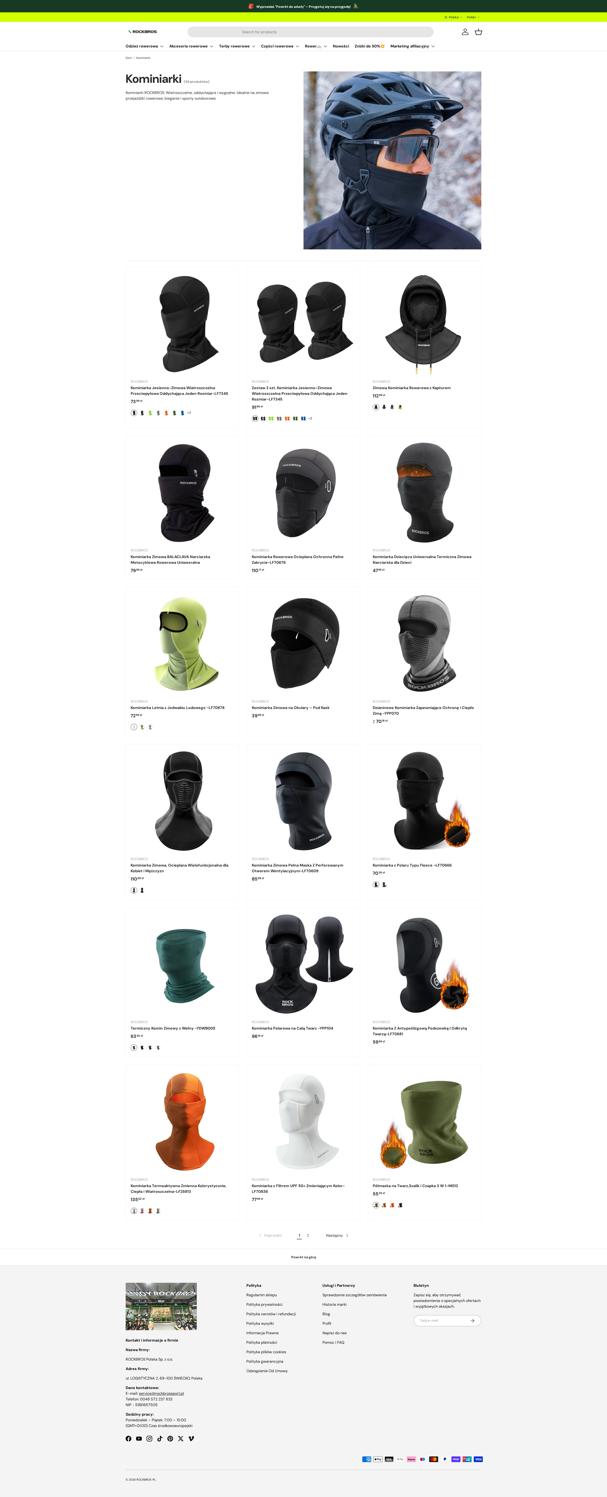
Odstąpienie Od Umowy (267, 1370)
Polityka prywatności (264, 1304)
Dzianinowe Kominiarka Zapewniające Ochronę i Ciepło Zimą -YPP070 (423, 710)
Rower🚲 (313, 46)
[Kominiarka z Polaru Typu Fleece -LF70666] (424, 801)
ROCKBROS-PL (146, 1480)
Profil (326, 1323)
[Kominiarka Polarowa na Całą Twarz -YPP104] (303, 964)
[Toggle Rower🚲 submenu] (325, 46)
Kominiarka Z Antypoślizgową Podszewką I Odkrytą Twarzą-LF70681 (420, 1031)
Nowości (341, 46)
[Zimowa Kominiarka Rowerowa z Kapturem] (424, 323)
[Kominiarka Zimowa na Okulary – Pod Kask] (303, 643)
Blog (326, 1313)
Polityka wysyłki (260, 1323)
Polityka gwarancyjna (264, 1361)
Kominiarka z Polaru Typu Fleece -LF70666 (412, 865)
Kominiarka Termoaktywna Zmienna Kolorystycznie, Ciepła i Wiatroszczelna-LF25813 (178, 1188)
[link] (270, 1235)
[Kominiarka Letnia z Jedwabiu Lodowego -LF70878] (182, 643)
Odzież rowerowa (142, 46)
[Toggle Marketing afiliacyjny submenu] (433, 46)
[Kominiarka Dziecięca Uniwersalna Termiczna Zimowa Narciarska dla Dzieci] (424, 492)
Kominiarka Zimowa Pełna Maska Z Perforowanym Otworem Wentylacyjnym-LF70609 (297, 868)
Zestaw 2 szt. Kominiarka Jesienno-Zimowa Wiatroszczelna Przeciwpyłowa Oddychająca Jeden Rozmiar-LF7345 (299, 393)
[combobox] (311, 32)
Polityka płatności (261, 1342)
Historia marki (334, 1304)
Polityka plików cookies (266, 1351)
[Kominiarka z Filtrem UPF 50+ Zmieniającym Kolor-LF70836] (303, 1121)
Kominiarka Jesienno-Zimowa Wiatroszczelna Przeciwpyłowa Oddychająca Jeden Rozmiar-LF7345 (179, 390)
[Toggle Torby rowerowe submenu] (253, 46)
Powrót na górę (303, 1257)
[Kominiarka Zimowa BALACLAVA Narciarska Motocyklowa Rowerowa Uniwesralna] (182, 492)
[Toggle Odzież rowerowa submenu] (162, 46)
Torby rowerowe (234, 46)
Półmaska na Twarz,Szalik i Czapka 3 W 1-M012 (415, 1185)
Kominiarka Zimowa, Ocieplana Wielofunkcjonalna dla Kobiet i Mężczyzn (179, 868)
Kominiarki (143, 58)
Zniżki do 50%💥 (370, 46)
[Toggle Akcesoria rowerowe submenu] (211, 46)
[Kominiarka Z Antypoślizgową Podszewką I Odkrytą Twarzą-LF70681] (424, 964)
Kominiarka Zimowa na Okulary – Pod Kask (291, 707)
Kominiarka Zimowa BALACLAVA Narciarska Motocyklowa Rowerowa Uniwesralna (170, 559)
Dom (129, 58)
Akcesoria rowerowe (188, 46)
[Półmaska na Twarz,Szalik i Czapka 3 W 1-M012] (424, 1121)
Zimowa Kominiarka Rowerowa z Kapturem (412, 387)
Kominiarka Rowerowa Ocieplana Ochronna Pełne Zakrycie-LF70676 (298, 559)
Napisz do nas (334, 1332)
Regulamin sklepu (261, 1294)
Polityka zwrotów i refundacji (271, 1313)
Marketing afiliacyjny (410, 46)
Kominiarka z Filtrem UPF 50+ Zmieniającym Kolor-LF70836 (298, 1188)
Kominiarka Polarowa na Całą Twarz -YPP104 (292, 1028)
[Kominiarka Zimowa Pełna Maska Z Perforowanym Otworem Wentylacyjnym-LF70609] (303, 801)
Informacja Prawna (262, 1332)
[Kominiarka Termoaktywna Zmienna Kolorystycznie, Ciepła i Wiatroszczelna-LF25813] (182, 1121)
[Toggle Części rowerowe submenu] (297, 46)
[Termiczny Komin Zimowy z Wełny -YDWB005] (182, 964)
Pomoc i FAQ (333, 1342)
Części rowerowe (277, 46)
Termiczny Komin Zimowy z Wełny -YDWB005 (173, 1028)
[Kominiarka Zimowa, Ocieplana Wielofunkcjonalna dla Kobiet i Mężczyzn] (182, 801)
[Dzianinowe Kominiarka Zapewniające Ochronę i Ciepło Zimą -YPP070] (424, 643)
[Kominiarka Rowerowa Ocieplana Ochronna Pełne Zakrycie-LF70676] (303, 492)
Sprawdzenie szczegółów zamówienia (354, 1294)
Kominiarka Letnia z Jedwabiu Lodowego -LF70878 (178, 707)
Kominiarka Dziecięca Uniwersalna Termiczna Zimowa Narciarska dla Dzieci (422, 559)
